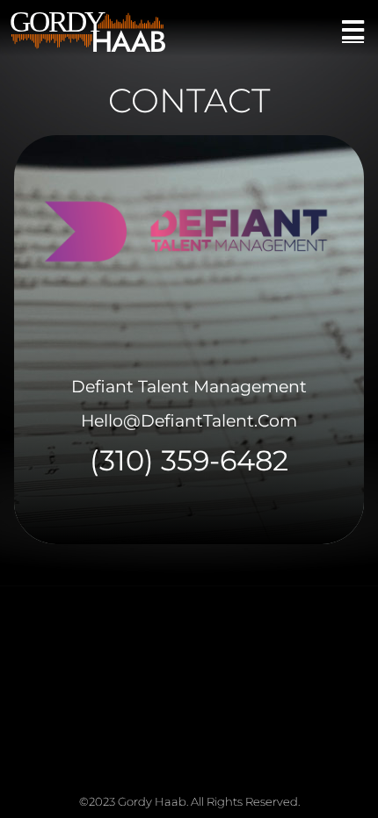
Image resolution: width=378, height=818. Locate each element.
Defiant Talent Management (189, 386)
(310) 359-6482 (189, 460)
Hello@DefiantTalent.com (189, 420)
